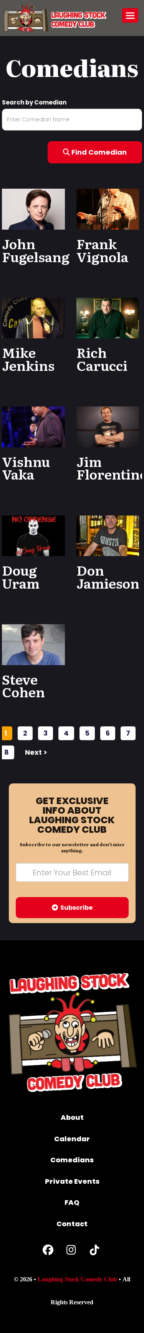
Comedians (72, 1160)
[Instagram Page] (71, 1252)
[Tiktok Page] (94, 1252)
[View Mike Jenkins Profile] (33, 317)
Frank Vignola (102, 249)
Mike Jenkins (28, 358)
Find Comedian (98, 152)
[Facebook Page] (48, 1252)
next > (36, 752)
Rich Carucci (101, 358)
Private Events (72, 1181)
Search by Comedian (34, 102)
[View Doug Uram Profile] (33, 535)
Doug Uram (21, 576)
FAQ (72, 1202)
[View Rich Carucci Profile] (107, 317)
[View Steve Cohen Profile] (33, 644)
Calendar (72, 1139)
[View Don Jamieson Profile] (107, 535)
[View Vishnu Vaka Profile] (33, 427)
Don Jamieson (107, 576)
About (72, 1117)
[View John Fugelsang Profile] (33, 209)
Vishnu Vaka (26, 467)
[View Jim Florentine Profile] (107, 427)
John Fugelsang (36, 249)
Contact (72, 1224)
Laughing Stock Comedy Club (77, 1279)
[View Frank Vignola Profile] (107, 209)
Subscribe (75, 907)
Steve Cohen (23, 685)
